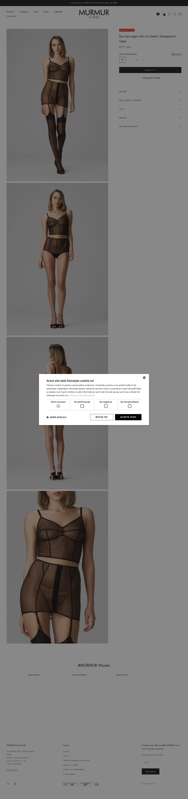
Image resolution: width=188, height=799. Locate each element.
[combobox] (144, 377)
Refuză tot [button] (102, 417)
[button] (56, 417)
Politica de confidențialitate (82, 395)
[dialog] (94, 399)
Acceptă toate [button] (128, 417)
